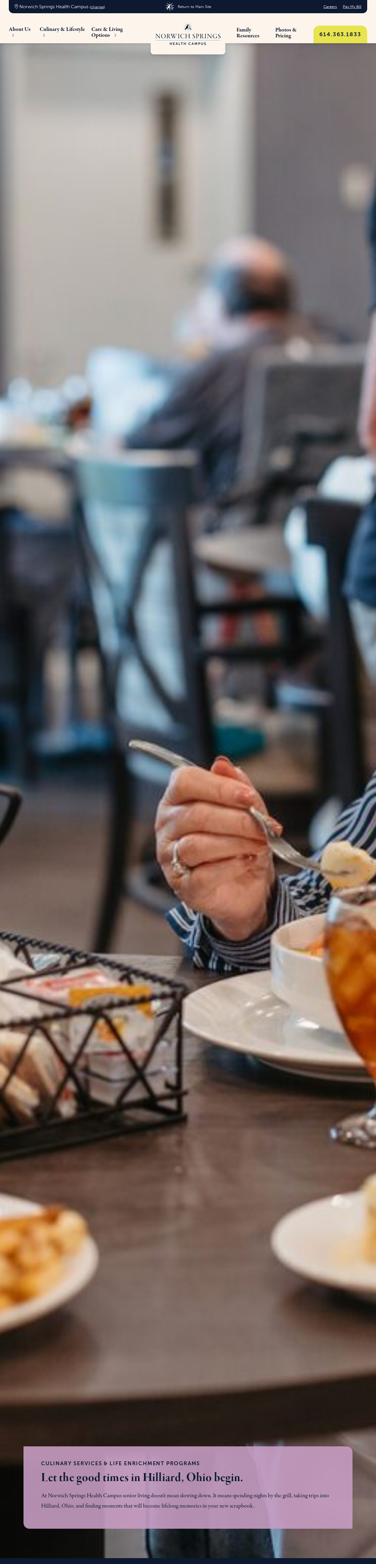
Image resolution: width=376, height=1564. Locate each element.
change (97, 7)
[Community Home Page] (188, 34)
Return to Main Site (194, 6)
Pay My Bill (352, 6)
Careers (330, 6)
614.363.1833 (340, 34)
